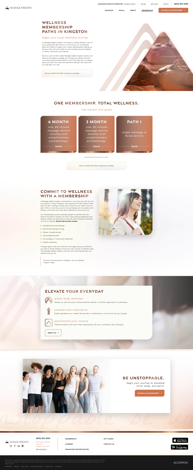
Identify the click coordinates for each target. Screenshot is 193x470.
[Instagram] (11, 446)
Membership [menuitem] (147, 10)
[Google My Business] (23, 446)
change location (129, 4)
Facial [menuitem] (122, 10)
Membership (71, 439)
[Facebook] (15, 446)
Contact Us (109, 444)
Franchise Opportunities (77, 449)
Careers (69, 444)
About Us (52, 333)
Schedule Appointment (172, 10)
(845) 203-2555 (181, 4)
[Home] (18, 7)
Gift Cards (108, 439)
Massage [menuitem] (109, 10)
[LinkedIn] (19, 446)
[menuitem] (8, 466)
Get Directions (41, 449)
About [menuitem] (133, 10)
